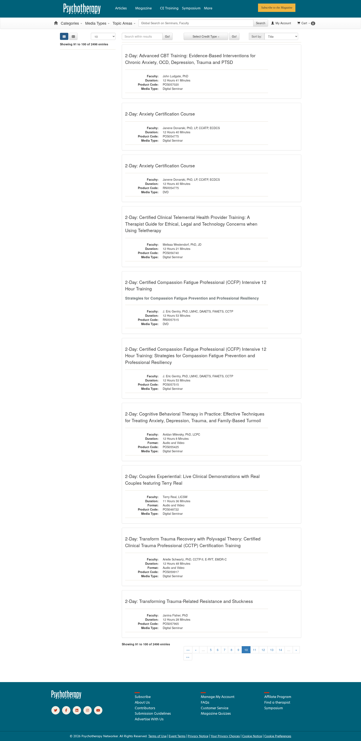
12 (263, 650)
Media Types (96, 23)
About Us (142, 702)
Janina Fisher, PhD (175, 615)
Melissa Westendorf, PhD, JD (182, 244)
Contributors (145, 708)
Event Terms (177, 736)
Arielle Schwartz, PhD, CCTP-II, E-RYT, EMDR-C (195, 559)
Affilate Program (277, 696)
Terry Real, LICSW (175, 497)
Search (260, 23)
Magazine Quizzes (216, 713)
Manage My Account (217, 696)
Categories (70, 23)
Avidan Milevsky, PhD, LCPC (181, 434)
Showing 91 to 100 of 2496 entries (84, 44)
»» (187, 657)
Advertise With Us (149, 719)
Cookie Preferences (277, 736)
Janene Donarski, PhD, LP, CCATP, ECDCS (191, 128)
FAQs (205, 702)
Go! (167, 36)
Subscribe (143, 696)
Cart (307, 23)
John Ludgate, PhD (175, 76)
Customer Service (214, 708)
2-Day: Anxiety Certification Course (160, 114)
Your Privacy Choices (225, 736)
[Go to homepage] (66, 698)
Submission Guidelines (153, 713)
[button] (73, 36)
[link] (276, 8)
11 (254, 650)
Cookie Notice (252, 736)
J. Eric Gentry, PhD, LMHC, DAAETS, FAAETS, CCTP (198, 311)
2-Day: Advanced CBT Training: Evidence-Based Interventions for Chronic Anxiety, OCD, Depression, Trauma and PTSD (190, 58)
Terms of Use (157, 736)
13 (271, 650)
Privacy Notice (198, 736)
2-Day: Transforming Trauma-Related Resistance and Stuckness (189, 601)
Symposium (191, 8)
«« (188, 650)
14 (280, 650)
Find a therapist (277, 702)
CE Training (169, 8)
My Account (283, 23)
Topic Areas (123, 23)
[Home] (56, 23)
